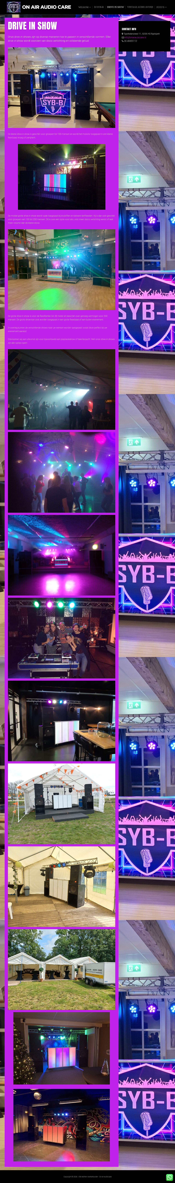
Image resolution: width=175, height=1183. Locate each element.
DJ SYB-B (99, 7)
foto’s (160, 7)
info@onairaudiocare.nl (135, 37)
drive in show (115, 7)
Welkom (83, 7)
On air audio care (46, 7)
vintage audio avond (140, 7)
